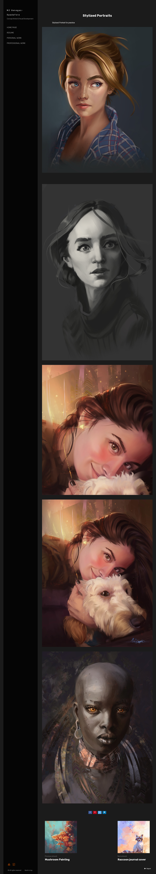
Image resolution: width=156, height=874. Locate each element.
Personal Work (14, 38)
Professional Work (16, 43)
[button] (147, 868)
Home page (12, 27)
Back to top (29, 870)
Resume (10, 33)
